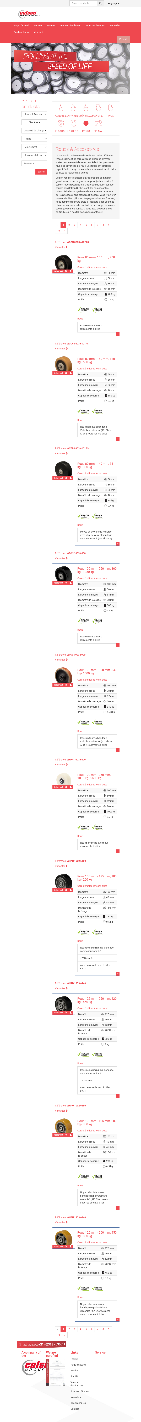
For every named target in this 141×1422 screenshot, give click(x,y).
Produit (123, 39)
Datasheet (58, 271)
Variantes (60, 247)
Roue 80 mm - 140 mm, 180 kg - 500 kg (96, 360)
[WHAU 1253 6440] (63, 1239)
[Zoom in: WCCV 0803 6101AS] (66, 373)
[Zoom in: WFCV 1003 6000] (66, 685)
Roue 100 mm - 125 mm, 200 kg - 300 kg (97, 1122)
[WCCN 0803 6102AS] (63, 264)
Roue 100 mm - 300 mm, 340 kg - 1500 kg (97, 671)
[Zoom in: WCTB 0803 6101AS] (66, 478)
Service (38, 25)
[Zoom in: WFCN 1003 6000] (66, 583)
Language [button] (112, 3)
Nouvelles (115, 25)
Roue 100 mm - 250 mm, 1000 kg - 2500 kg (94, 776)
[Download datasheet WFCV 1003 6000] (71, 685)
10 (58, 230)
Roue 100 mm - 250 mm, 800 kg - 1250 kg (97, 570)
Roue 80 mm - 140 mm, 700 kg (96, 259)
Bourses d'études (95, 25)
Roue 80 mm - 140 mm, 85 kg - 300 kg (95, 465)
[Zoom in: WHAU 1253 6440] (66, 1246)
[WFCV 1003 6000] (63, 677)
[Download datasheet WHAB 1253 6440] (71, 1013)
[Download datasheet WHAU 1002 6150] (71, 1135)
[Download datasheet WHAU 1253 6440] (71, 1246)
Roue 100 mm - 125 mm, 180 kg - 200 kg (97, 878)
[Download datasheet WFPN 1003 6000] (71, 787)
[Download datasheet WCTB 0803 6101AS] (71, 478)
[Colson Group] (39, 1367)
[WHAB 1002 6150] (63, 883)
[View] (56, 1372)
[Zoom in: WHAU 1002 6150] (66, 1135)
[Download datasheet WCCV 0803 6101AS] (71, 373)
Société (51, 25)
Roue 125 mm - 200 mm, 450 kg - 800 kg (97, 1234)
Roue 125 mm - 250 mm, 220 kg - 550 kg (97, 1000)
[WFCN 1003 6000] (63, 575)
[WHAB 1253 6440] (63, 1005)
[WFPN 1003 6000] (63, 780)
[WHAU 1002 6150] (63, 1127)
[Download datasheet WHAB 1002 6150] (71, 890)
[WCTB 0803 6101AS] (63, 470)
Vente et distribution (70, 25)
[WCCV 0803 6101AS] (63, 365)
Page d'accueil (21, 25)
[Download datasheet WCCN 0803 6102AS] (71, 271)
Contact (38, 32)
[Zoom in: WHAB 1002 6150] (66, 890)
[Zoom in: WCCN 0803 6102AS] (66, 271)
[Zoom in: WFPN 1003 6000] (66, 787)
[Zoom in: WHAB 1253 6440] (66, 1013)
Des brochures (21, 32)
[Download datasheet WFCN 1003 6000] (71, 583)
